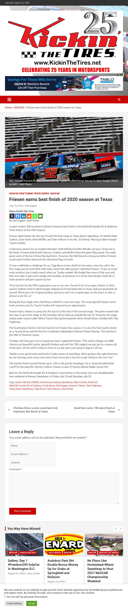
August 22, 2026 (16, 573)
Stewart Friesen (77, 385)
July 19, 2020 (16, 205)
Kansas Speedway (63, 382)
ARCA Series (54, 553)
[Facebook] (17, 216)
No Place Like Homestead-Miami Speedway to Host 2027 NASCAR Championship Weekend (100, 571)
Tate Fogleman (94, 385)
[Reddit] (29, 216)
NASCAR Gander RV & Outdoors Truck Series (32, 385)
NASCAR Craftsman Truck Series (29, 193)
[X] (12, 216)
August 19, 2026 (56, 581)
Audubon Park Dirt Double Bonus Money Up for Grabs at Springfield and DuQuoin (63, 569)
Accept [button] (31, 603)
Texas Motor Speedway (21, 389)
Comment (15, 469)
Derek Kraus (46, 382)
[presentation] (116, 528)
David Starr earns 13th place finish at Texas (94, 410)
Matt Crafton (80, 382)
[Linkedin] (23, 216)
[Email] (40, 216)
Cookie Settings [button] (14, 603)
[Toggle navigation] (9, 99)
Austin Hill (20, 382)
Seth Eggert (31, 205)
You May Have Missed (23, 529)
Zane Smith (67, 389)
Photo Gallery (28, 553)
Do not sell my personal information (27, 596)
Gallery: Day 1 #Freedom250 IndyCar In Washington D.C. (24, 565)
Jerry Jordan (33, 573)
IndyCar (13, 553)
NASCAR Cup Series (108, 553)
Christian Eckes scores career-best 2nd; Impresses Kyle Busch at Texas (35, 410)
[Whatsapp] (34, 216)
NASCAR (55, 193)
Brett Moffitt (32, 382)
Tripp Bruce (40, 389)
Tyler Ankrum (53, 389)
